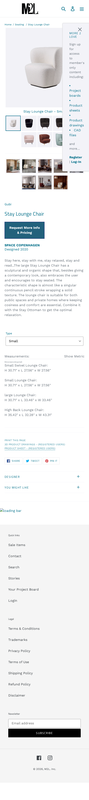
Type (9, 333)
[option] (13, 124)
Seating (19, 24)
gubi (8, 204)
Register (75, 157)
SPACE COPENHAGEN (22, 245)
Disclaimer (16, 695)
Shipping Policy (20, 673)
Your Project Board (23, 589)
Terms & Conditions (24, 629)
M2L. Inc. (50, 769)
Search (13, 567)
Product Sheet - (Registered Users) (30, 448)
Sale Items (16, 545)
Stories (14, 578)
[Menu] (81, 8)
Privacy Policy (19, 651)
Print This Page (15, 440)
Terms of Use (18, 662)
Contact (14, 556)
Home (8, 24)
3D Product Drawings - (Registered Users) (35, 444)
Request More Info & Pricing (24, 230)
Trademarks (17, 640)
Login (12, 601)
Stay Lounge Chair (39, 24)
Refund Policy (19, 684)
